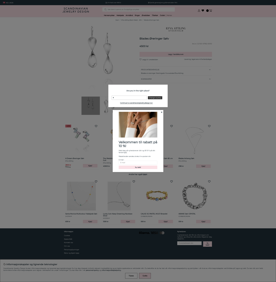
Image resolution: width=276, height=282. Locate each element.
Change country (155, 98)
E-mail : (121, 160)
